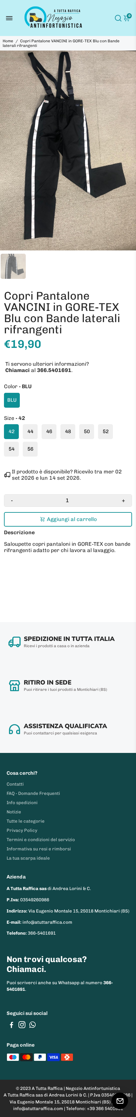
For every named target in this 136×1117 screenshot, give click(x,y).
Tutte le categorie (26, 821)
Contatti (15, 784)
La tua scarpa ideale (28, 858)
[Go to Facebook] (11, 1026)
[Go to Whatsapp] (32, 1026)
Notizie (14, 811)
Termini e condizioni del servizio (41, 839)
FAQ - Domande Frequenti (33, 793)
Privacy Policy (22, 830)
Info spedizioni (22, 802)
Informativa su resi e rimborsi (39, 848)
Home (8, 41)
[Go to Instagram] (22, 1026)
